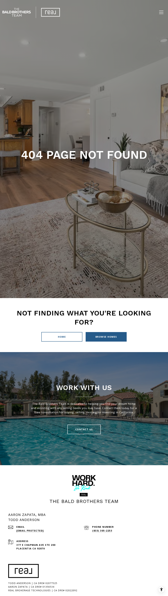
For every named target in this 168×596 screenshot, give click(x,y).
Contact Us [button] (84, 429)
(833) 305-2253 (102, 530)
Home (62, 336)
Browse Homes (106, 336)
